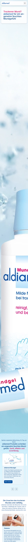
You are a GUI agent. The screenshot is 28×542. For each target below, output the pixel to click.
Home (6, 3)
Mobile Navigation (24, 3)
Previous (12, 489)
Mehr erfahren (8, 481)
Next (16, 489)
